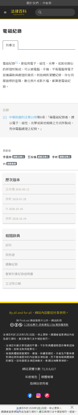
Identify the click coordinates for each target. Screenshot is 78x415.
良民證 (10, 254)
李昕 (61, 157)
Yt (9, 164)
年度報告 (31, 376)
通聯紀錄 (11, 264)
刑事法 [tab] (10, 45)
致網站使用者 (39, 383)
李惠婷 (13, 157)
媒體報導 (47, 376)
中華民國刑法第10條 (23, 117)
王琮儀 (38, 157)
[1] (16, 62)
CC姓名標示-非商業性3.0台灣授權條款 (46, 324)
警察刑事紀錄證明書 (19, 273)
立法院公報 (13, 283)
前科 (8, 245)
